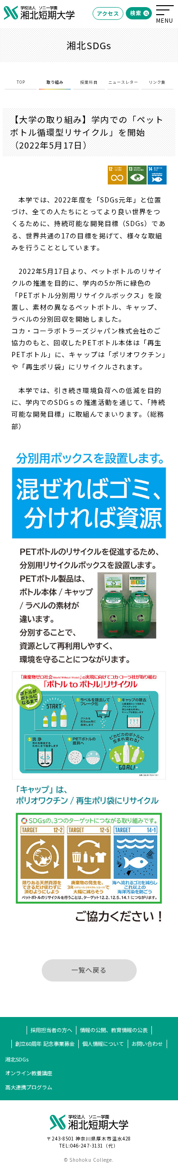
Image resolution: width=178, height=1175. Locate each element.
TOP (21, 82)
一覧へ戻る (89, 969)
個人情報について (103, 1043)
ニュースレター (123, 82)
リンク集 (157, 82)
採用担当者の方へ (51, 1030)
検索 (135, 13)
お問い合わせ (147, 1043)
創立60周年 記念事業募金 (45, 1043)
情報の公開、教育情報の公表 (114, 1030)
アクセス (108, 13)
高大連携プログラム (28, 1087)
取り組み (55, 82)
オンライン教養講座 (28, 1073)
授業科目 (88, 82)
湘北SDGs (16, 1059)
